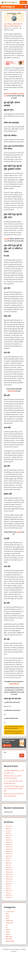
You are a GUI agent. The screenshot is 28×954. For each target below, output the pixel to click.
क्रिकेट (7, 916)
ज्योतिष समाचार (7, 30)
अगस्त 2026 (9, 826)
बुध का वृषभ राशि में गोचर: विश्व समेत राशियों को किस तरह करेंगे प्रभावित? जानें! (13, 727)
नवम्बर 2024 (9, 874)
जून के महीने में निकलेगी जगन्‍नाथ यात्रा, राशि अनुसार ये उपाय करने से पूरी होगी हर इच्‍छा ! (13, 732)
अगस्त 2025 (9, 854)
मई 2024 (8, 888)
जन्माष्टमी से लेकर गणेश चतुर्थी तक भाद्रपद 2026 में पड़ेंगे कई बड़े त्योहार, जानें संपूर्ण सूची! (14, 788)
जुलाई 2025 (9, 856)
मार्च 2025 (8, 865)
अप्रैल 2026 (9, 835)
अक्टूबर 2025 (9, 849)
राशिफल (12, 30)
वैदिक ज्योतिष (9, 937)
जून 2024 (8, 886)
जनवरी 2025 (9, 870)
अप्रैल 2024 (9, 890)
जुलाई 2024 (9, 884)
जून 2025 (8, 858)
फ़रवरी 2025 (9, 867)
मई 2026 (8, 833)
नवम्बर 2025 (9, 847)
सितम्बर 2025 (9, 851)
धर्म (6, 925)
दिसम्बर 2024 (9, 872)
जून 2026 (8, 831)
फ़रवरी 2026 (9, 840)
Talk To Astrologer (9, 2)
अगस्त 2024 (9, 881)
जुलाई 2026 (9, 828)
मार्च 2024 (8, 893)
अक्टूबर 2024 (9, 877)
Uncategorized (10, 911)
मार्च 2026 (8, 838)
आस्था (7, 914)
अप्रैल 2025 (9, 863)
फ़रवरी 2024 (9, 895)
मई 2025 (8, 861)
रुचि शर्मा (16, 28)
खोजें (5, 752)
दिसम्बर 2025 (9, 844)
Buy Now (8, 745)
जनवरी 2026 (9, 842)
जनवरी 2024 (9, 897)
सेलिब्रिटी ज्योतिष (10, 941)
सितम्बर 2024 (9, 879)
